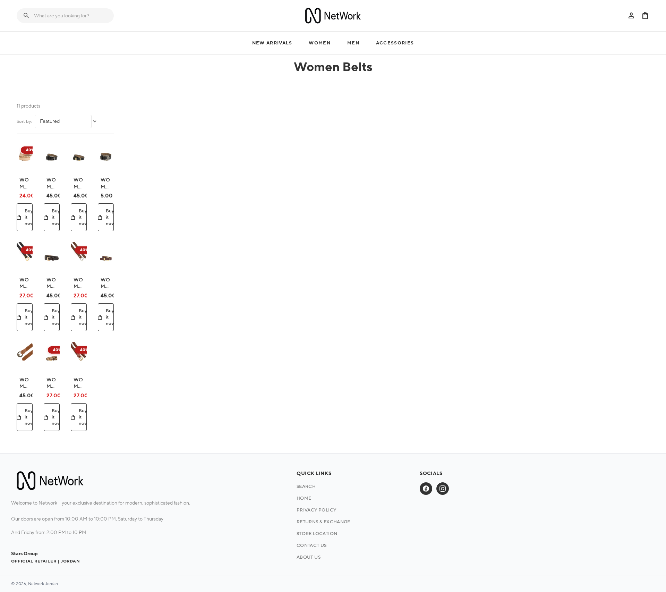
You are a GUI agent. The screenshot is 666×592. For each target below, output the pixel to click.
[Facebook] (426, 488)
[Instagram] (442, 488)
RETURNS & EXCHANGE (323, 522)
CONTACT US (312, 545)
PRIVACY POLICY (316, 510)
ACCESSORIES (395, 43)
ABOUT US (309, 557)
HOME (304, 498)
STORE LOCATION (317, 534)
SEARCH (306, 486)
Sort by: (24, 121)
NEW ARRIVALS (272, 43)
